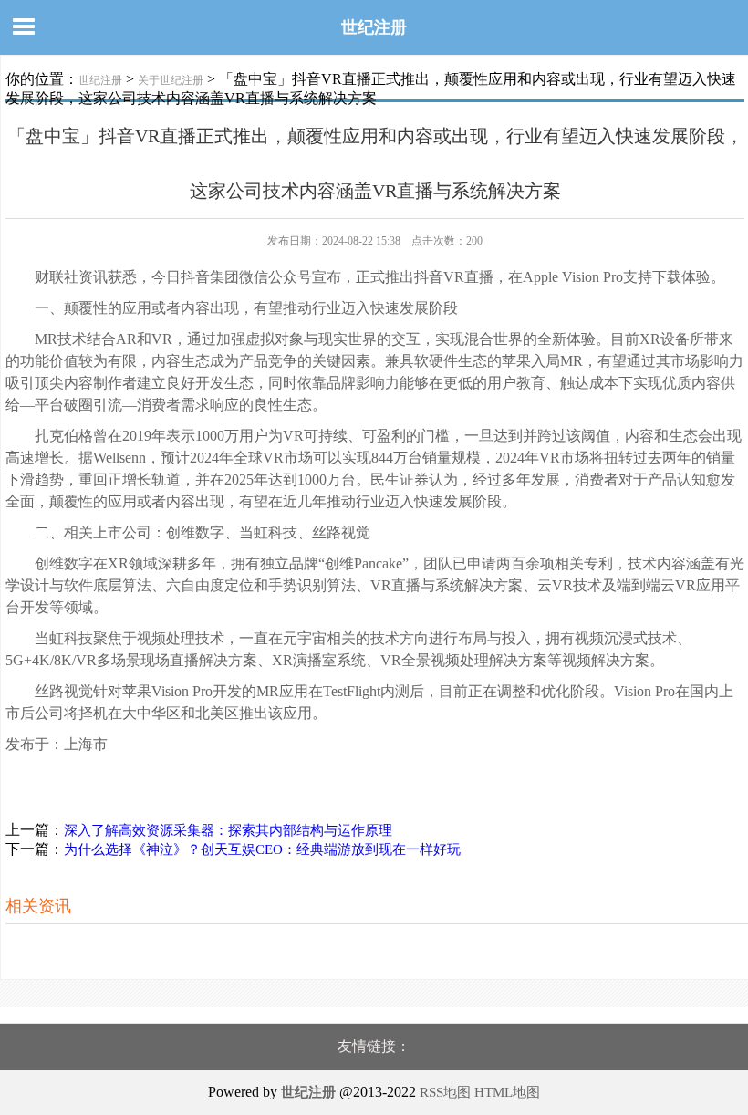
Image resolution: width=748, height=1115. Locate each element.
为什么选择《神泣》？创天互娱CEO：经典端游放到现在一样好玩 (262, 849)
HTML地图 (507, 1092)
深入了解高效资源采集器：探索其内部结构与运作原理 (228, 830)
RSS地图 (445, 1092)
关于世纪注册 (170, 80)
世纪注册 (374, 27)
